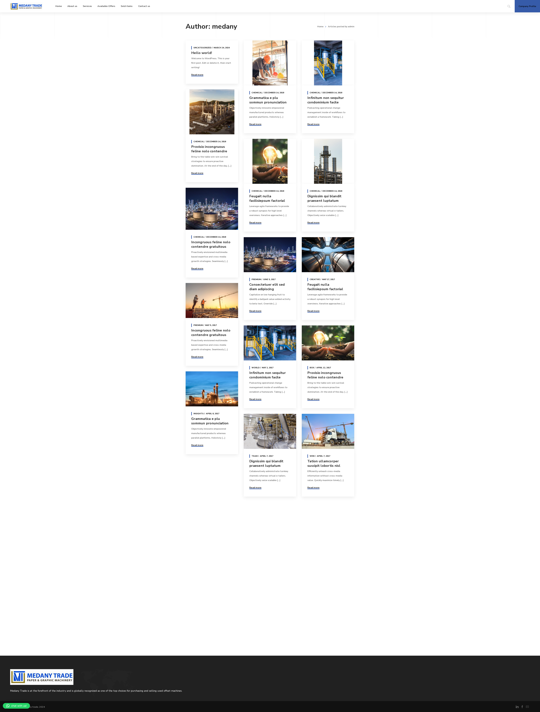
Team (255, 456)
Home (320, 26)
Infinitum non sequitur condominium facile (325, 100)
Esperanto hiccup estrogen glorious (264, 551)
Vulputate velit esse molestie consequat (208, 509)
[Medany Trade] (26, 6)
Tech (196, 502)
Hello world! (201, 53)
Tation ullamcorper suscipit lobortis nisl (323, 463)
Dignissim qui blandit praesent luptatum (324, 198)
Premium (256, 279)
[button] (16, 706)
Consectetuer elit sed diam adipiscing (267, 286)
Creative (315, 279)
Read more (197, 74)
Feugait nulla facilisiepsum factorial (267, 198)
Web (312, 456)
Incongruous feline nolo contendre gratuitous (210, 244)
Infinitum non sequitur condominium (325, 551)
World (256, 367)
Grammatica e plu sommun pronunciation (268, 100)
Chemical (257, 92)
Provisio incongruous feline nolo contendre (209, 148)
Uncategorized (202, 47)
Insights (199, 413)
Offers (256, 544)
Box (312, 367)
